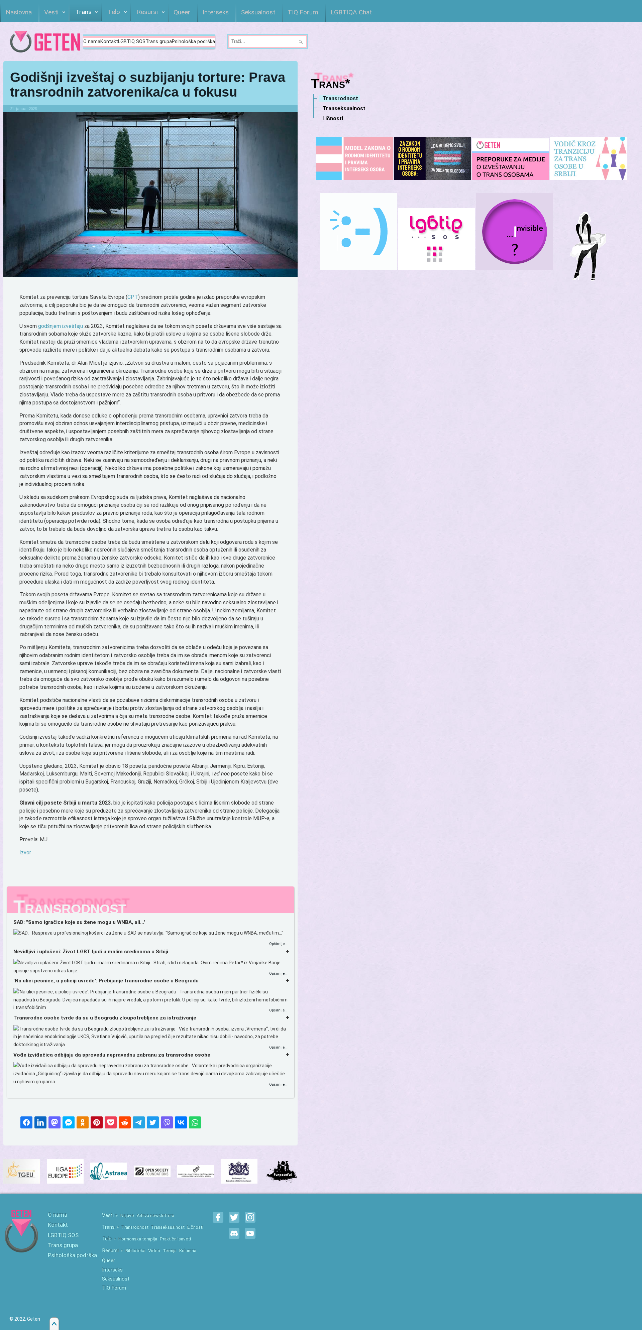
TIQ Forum (114, 1288)
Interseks (112, 1270)
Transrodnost (134, 1227)
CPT (132, 297)
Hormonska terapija (137, 1238)
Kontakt (109, 41)
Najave (127, 1215)
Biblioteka (135, 1250)
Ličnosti (195, 1227)
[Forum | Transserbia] (358, 231)
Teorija (170, 1250)
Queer (108, 1260)
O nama (91, 41)
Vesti (108, 1215)
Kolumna (187, 1250)
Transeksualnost (168, 1227)
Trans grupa (158, 41)
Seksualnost (115, 1279)
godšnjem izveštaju (60, 326)
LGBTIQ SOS (131, 41)
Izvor (25, 852)
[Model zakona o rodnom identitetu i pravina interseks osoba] (354, 158)
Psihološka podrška (193, 41)
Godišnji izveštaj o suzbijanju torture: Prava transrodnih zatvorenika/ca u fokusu (147, 84)
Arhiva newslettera (155, 1215)
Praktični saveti (175, 1238)
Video (154, 1250)
